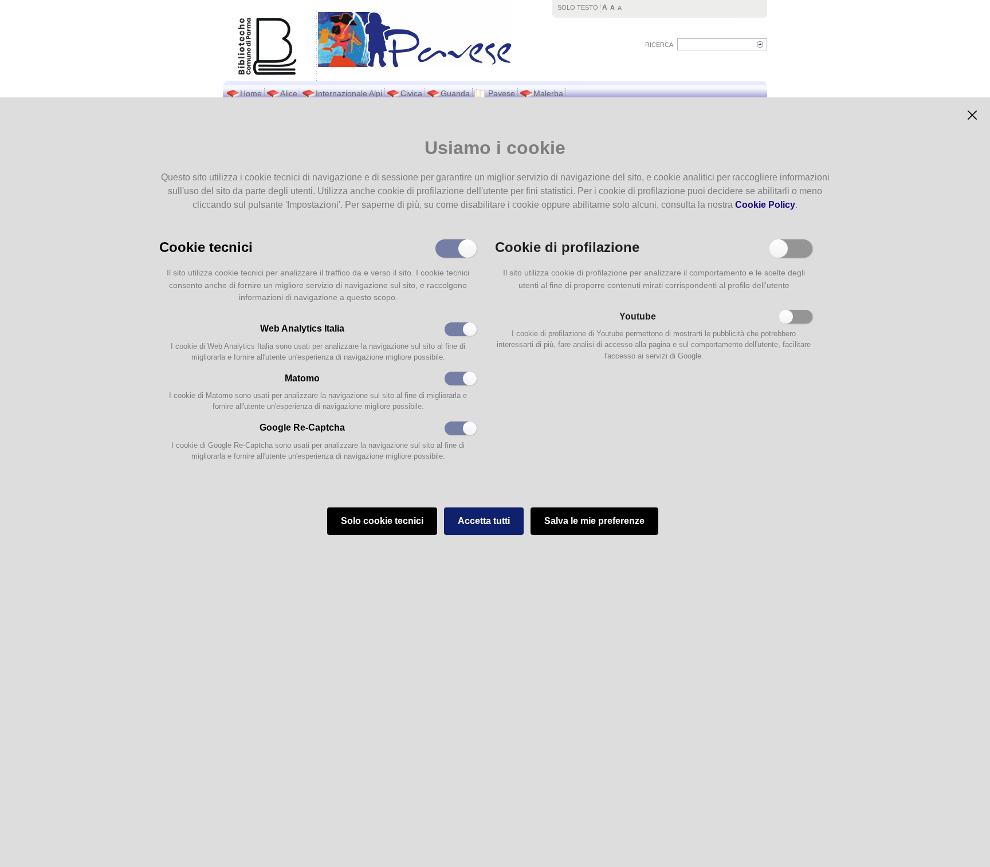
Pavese (501, 93)
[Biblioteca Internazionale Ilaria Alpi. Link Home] (415, 33)
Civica (411, 93)
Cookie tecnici (206, 246)
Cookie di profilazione (567, 246)
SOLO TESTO (577, 7)
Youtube (637, 316)
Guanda (455, 93)
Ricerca (659, 44)
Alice (288, 93)
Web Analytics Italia (302, 328)
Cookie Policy (765, 205)
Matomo (302, 378)
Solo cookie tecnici (382, 521)
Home (251, 93)
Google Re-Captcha (302, 427)
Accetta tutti (484, 521)
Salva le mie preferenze (594, 521)
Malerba (548, 93)
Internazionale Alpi (349, 93)
